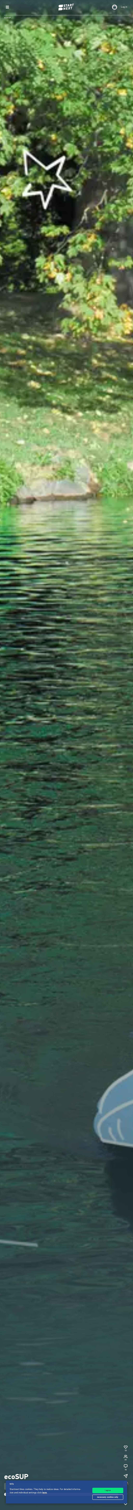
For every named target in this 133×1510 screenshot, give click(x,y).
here (44, 1493)
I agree (108, 1491)
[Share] (125, 1476)
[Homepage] (66, 7)
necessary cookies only (108, 1497)
